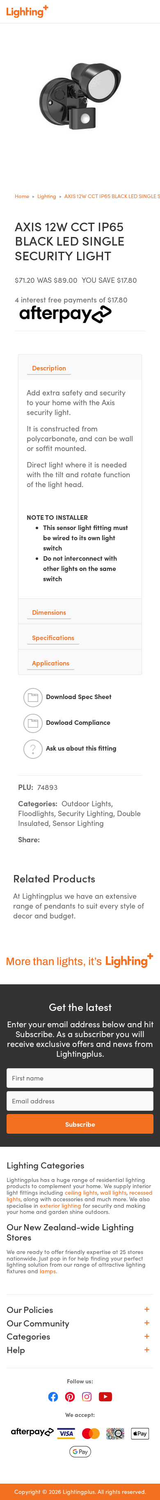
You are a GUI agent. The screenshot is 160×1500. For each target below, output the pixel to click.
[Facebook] (53, 1396)
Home (22, 196)
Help (16, 1349)
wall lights (113, 1192)
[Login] (95, 11)
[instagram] (87, 1396)
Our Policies (30, 1309)
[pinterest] (70, 1396)
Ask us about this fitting (81, 748)
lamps (48, 1271)
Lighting (46, 196)
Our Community (38, 1323)
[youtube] (105, 1396)
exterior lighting (60, 1205)
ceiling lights (81, 1192)
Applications (50, 662)
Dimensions (49, 611)
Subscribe (80, 1123)
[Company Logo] (27, 11)
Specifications (53, 637)
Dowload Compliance (78, 722)
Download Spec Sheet (79, 696)
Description (49, 367)
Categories (28, 1336)
